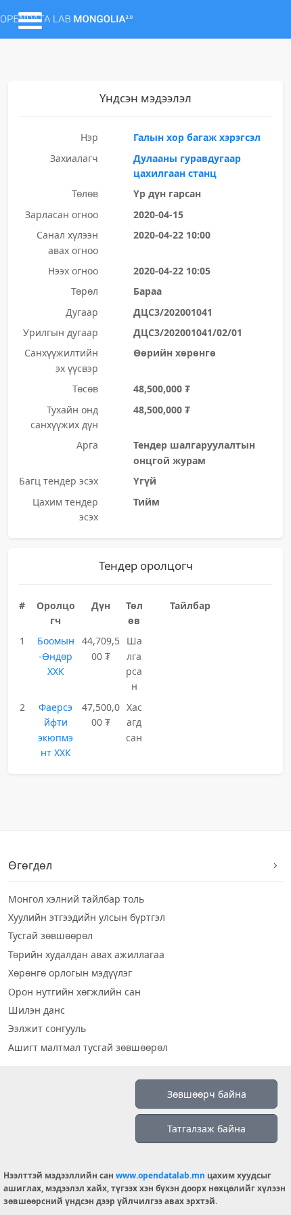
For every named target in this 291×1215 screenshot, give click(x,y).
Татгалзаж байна (206, 1128)
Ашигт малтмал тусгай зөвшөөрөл (88, 1047)
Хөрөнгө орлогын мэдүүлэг (70, 972)
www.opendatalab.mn (160, 1175)
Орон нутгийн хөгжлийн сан (74, 991)
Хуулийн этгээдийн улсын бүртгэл (86, 917)
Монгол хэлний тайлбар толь (76, 898)
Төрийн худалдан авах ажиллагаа (86, 954)
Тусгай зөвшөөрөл (50, 935)
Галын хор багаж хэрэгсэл (197, 137)
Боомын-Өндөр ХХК (55, 656)
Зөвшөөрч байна (206, 1094)
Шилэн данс (36, 1010)
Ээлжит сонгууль (47, 1028)
